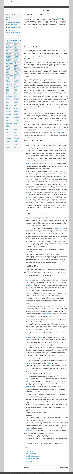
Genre (7, 87)
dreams (27, 79)
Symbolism (8, 138)
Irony (15, 96)
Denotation (8, 69)
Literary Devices (13, 1)
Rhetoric (8, 129)
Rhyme (15, 129)
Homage (15, 89)
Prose (15, 125)
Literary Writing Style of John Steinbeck (35, 463)
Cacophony (8, 60)
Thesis (15, 143)
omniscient (61, 381)
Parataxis (16, 114)
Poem (7, 122)
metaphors (49, 363)
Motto (7, 107)
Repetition (16, 128)
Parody (7, 116)
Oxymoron (8, 111)
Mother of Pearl (29, 451)
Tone (7, 144)
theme (54, 143)
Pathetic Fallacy (17, 116)
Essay (7, 78)
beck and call (57, 195)
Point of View (9, 123)
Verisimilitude (9, 149)
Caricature (8, 62)
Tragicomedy (8, 146)
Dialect (7, 71)
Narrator (27, 381)
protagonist (35, 217)
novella (51, 272)
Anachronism (9, 47)
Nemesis (8, 108)
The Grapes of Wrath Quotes (32, 458)
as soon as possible (59, 228)
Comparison (8, 66)
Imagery (27, 345)
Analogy (7, 48)
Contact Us (28, 473)
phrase (52, 17)
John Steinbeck (60, 17)
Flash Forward (9, 84)
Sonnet (15, 134)
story (25, 19)
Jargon (7, 98)
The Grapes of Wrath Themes (32, 455)
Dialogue (15, 71)
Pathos (7, 117)
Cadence (15, 60)
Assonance (8, 59)
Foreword (16, 86)
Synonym (16, 140)
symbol (46, 160)
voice (56, 129)
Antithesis (16, 53)
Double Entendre (9, 75)
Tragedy (15, 144)
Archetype (8, 57)
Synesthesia (8, 140)
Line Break (16, 99)
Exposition (16, 81)
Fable (7, 83)
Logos (7, 101)
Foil (14, 84)
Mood (7, 105)
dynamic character (47, 313)
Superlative (8, 137)
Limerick (8, 99)
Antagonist (28, 292)
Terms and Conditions (40, 473)
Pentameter (16, 117)
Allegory (28, 285)
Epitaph (15, 77)
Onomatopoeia (17, 110)
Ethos (15, 78)
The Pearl (28, 450)
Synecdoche (16, 138)
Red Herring (8, 128)
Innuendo (16, 95)
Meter (7, 104)
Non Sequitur (16, 108)
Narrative (15, 107)
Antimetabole (9, 53)
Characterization (9, 63)
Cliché (15, 63)
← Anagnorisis (26, 467)
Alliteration (16, 44)
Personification (29, 386)
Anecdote (16, 50)
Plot (7, 120)
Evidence (8, 81)
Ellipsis (15, 75)
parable (52, 298)
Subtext (15, 135)
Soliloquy (8, 134)
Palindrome (16, 111)
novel (60, 143)
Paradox (27, 163)
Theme (7, 143)
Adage (15, 42)
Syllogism (16, 137)
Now (44, 326)
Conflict (27, 305)
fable (40, 272)
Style (7, 135)
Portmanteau (16, 123)
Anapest (15, 48)
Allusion (27, 297)
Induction (15, 93)
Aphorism (8, 54)
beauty (31, 394)
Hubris (7, 90)
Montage (15, 104)
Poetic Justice (17, 122)
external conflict (64, 305)
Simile (27, 433)
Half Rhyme (8, 89)
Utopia (15, 147)
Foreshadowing (29, 323)
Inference (8, 95)
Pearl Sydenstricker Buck (31, 453)
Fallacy (15, 83)
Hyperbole (28, 337)
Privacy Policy (32, 473)
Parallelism (8, 114)
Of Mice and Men (29, 461)
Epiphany (8, 77)
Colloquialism (16, 65)
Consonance (16, 68)
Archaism (16, 56)
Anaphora (8, 50)
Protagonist (8, 126)
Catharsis (16, 62)
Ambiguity (16, 45)
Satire (7, 132)
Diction (7, 72)
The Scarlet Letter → (64, 467)
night (27, 90)
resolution (28, 284)
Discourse (8, 74)
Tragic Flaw (16, 146)
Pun (14, 126)
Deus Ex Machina (17, 69)
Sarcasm (15, 131)
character (60, 176)
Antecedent (16, 51)
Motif (27, 378)
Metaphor (28, 363)
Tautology (16, 141)
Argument (16, 57)
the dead (58, 132)
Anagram (15, 47)
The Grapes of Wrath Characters (33, 456)
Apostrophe (8, 56)
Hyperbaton (16, 90)
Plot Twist (16, 120)
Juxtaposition (16, 98)
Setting (27, 430)
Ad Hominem (8, 42)
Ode (7, 110)
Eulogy (7, 80)
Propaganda (8, 125)
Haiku (15, 87)
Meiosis (15, 101)
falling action (55, 280)
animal (41, 368)
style (28, 272)
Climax (27, 318)
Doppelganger (17, 74)
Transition (8, 147)
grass (55, 389)
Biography (16, 59)
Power (27, 197)
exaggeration (39, 337)
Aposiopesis (16, 54)
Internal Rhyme (9, 96)
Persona (8, 119)
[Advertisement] (46, 36)
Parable (7, 113)
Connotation (8, 68)
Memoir (7, 102)
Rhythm (7, 131)
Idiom (15, 92)
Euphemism (16, 80)
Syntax (7, 141)
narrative (28, 270)
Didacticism (16, 72)
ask (66, 82)
